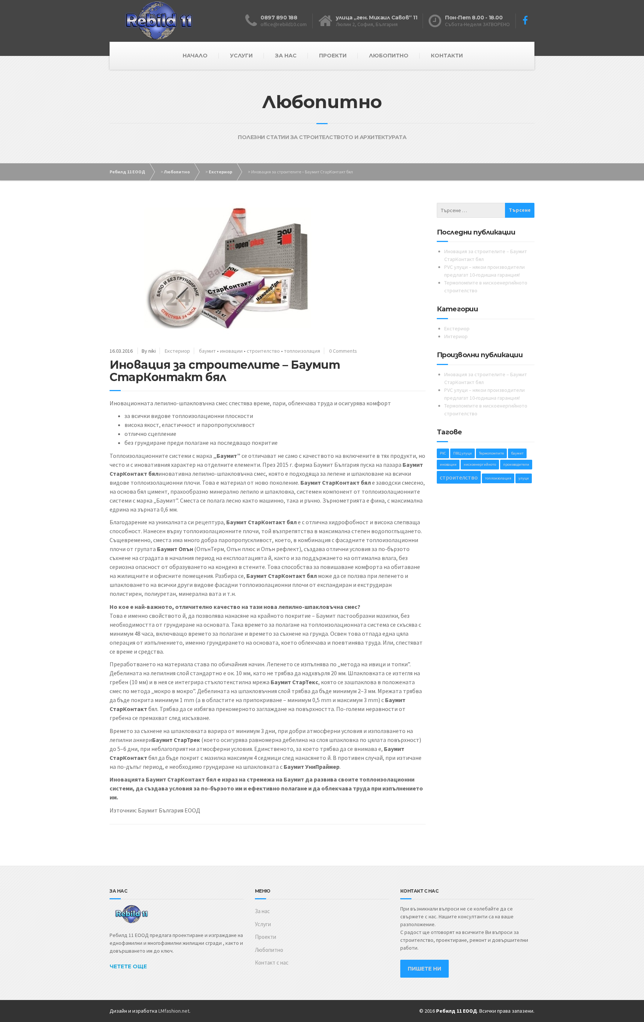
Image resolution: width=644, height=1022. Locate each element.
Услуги (263, 924)
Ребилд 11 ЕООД (127, 171)
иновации (231, 351)
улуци (523, 478)
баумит (207, 351)
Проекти (265, 936)
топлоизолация (302, 351)
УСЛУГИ (241, 55)
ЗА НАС (286, 55)
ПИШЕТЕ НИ (424, 968)
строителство (263, 351)
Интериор (456, 336)
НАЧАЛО (195, 55)
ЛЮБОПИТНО (388, 55)
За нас (262, 911)
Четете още (128, 966)
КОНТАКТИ (447, 55)
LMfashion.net (173, 1010)
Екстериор (220, 171)
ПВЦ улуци (462, 453)
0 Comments (343, 351)
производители (516, 464)
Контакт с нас (271, 962)
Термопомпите (491, 453)
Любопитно (177, 171)
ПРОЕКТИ (333, 55)
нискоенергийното (480, 464)
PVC (443, 453)
